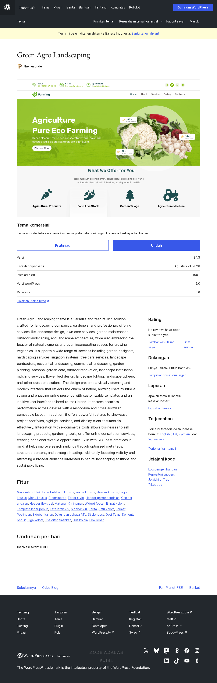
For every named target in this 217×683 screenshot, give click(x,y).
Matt (172, 619)
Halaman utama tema (31, 301)
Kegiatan (135, 619)
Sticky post (96, 514)
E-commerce (57, 498)
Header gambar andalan (103, 498)
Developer (99, 626)
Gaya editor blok (29, 492)
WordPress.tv (103, 632)
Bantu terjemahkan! (145, 33)
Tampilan (60, 612)
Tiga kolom (35, 520)
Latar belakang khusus (58, 492)
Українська (156, 439)
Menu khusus (37, 498)
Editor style (76, 498)
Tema (21, 21)
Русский (185, 434)
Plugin (58, 626)
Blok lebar (96, 520)
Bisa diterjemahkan (58, 520)
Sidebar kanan (43, 514)
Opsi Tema (113, 514)
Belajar (97, 612)
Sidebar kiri (79, 509)
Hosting (22, 626)
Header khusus (107, 492)
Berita (93, 509)
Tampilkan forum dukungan (167, 375)
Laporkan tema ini (160, 408)
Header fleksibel (41, 503)
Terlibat (134, 612)
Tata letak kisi (59, 509)
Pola (57, 632)
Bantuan (97, 619)
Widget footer (94, 503)
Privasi (21, 632)
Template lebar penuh (32, 509)
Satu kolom (106, 509)
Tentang (23, 612)
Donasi (135, 626)
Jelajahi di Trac (158, 479)
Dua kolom (80, 520)
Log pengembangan (162, 469)
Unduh (156, 245)
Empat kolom (115, 503)
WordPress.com (179, 612)
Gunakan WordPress (193, 7)
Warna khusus (85, 492)
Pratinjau (62, 245)
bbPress (174, 626)
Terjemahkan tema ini (163, 448)
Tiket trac (155, 484)
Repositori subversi (161, 474)
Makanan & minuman (69, 503)
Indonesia (63, 656)
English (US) (168, 434)
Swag (135, 632)
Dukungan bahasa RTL (70, 514)
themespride (33, 66)
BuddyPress (177, 632)
